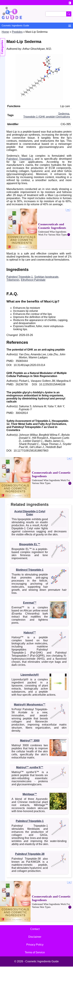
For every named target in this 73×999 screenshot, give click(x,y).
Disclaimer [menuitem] (34, 936)
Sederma (63, 113)
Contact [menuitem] (35, 929)
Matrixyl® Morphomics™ (29, 704)
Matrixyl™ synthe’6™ (29, 767)
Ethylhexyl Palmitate (33, 279)
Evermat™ (29, 602)
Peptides (17, 31)
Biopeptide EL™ (29, 544)
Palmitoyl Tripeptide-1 (19, 158)
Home (5, 31)
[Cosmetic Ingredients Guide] (36, 14)
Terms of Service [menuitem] (35, 952)
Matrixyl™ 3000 (30, 740)
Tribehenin (12, 279)
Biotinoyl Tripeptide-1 (29, 569)
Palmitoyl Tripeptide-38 (29, 854)
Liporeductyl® (30, 674)
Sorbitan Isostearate (46, 276)
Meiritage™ (30, 794)
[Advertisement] (39, 229)
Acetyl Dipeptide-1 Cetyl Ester (29, 513)
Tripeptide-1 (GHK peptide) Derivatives (46, 116)
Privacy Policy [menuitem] (34, 944)
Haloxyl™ (30, 632)
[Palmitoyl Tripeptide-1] (39, 99)
